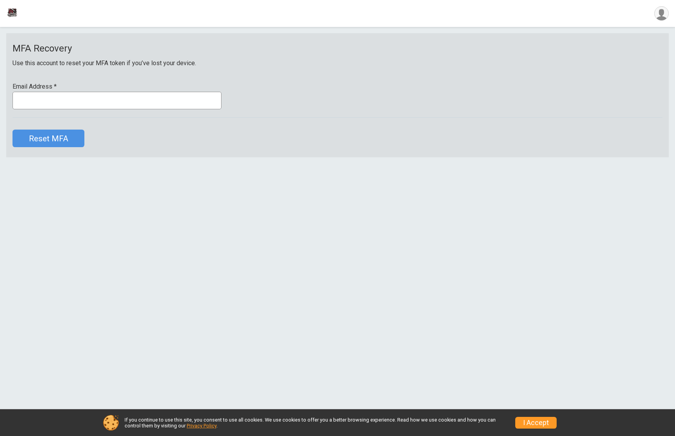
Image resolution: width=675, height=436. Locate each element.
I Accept (536, 423)
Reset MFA (48, 138)
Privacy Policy (201, 426)
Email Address (34, 86)
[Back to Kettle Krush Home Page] (12, 13)
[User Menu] (661, 13)
